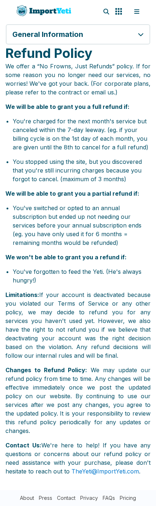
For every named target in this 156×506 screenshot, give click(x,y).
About (27, 498)
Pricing (128, 498)
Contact (66, 498)
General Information (47, 34)
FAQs (109, 498)
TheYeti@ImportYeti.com (105, 471)
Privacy (89, 498)
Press (45, 498)
